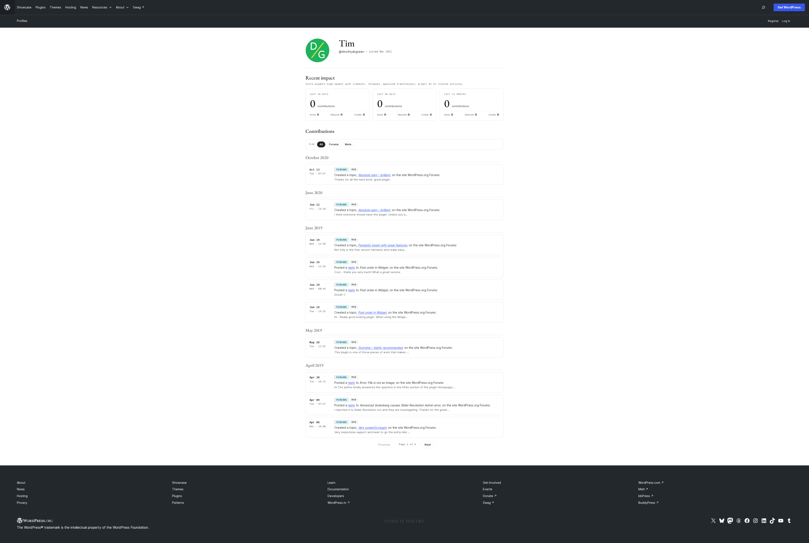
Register (773, 21)
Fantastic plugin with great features (382, 245)
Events (487, 489)
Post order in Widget (372, 312)
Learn (331, 482)
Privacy (22, 502)
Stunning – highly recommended (380, 347)
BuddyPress (648, 502)
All (321, 144)
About (21, 482)
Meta (348, 144)
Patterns (178, 502)
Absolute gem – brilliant (374, 175)
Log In (786, 21)
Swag (488, 502)
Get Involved (492, 482)
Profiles (22, 21)
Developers (336, 496)
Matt (643, 489)
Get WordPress (789, 7)
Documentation (338, 489)
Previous (384, 444)
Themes (177, 489)
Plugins (177, 496)
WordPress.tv (339, 502)
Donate (490, 496)
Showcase (179, 482)
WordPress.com (651, 482)
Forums (334, 144)
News (21, 489)
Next (428, 444)
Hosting (22, 496)
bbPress (646, 496)
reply (351, 267)
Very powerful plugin (372, 427)
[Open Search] (763, 7)
